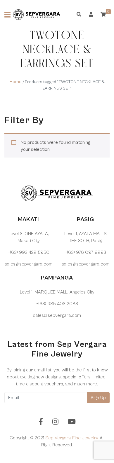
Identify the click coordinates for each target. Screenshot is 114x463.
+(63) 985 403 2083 (57, 303)
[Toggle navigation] (7, 15)
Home (16, 81)
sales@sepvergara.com (29, 264)
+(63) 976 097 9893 (85, 252)
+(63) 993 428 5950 (28, 252)
